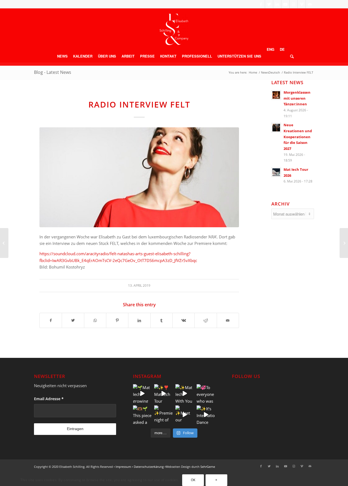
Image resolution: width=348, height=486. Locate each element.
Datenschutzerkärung (149, 467)
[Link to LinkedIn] (277, 4)
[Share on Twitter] (73, 320)
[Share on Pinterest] (117, 320)
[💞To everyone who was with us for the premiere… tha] (206, 393)
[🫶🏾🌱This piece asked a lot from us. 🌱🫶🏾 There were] (142, 414)
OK (193, 480)
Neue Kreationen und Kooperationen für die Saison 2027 (298, 136)
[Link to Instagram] (293, 4)
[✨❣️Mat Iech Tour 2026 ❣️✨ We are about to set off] (163, 393)
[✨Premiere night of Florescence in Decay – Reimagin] (163, 414)
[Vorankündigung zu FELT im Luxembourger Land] (344, 243)
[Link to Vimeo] (302, 4)
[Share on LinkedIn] (139, 320)
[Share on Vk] (183, 320)
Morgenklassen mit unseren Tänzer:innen (297, 98)
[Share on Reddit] (205, 320)
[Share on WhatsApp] (95, 320)
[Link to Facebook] (261, 4)
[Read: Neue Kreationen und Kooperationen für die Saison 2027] (276, 127)
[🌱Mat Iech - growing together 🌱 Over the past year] (142, 393)
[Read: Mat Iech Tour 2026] (276, 172)
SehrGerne (207, 467)
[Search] (290, 56)
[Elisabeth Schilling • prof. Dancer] (174, 29)
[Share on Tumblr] (161, 320)
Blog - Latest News (52, 72)
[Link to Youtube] (285, 4)
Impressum (123, 467)
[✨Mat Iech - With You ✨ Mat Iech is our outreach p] (184, 393)
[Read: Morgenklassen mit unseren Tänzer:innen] (276, 95)
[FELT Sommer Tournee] (4, 243)
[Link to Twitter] (269, 4)
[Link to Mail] (310, 4)
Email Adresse (49, 398)
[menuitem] (62, 56)
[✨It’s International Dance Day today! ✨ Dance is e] (206, 414)
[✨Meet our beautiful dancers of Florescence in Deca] (184, 414)
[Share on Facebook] (51, 320)
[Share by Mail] (228, 320)
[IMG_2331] (139, 177)
